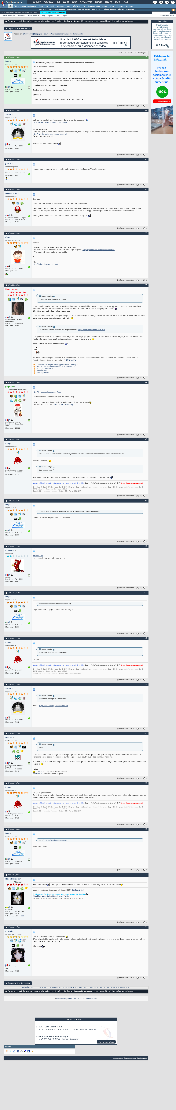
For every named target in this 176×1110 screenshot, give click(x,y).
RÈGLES (121, 10)
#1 (146, 57)
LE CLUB (42, 10)
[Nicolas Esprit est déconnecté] (17, 209)
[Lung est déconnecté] (17, 461)
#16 (146, 829)
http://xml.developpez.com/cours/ (53, 706)
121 (22, 916)
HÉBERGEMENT (110, 10)
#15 (146, 783)
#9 (146, 500)
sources (38, 774)
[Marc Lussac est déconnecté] (17, 308)
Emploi (98, 2)
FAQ (58, 2)
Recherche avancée (167, 15)
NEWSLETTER (59, 10)
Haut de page (142, 1058)
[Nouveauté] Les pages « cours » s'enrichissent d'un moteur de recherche (53, 34)
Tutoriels (48, 2)
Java (68, 6)
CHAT (50, 10)
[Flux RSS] (173, 10)
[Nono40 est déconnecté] (17, 758)
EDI (84, 6)
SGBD (104, 6)
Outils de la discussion (126, 53)
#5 (146, 233)
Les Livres (49, 369)
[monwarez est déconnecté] (17, 566)
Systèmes (129, 6)
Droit (117, 2)
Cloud (41, 6)
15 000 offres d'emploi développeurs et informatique (56, 365)
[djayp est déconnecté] (17, 257)
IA (47, 6)
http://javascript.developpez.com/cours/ (50, 122)
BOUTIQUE (124, 987)
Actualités (26, 987)
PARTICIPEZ (96, 10)
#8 (146, 439)
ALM (52, 6)
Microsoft (60, 6)
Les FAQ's (39, 369)
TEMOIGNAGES (69, 987)
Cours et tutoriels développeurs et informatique (55, 367)
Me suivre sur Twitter (60, 896)
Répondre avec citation (126, 105)
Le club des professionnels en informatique (33, 21)
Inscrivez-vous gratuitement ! (53, 12)
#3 (146, 159)
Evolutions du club (62, 21)
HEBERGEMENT (95, 987)
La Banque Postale (50, 1039)
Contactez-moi (78, 890)
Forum (10, 21)
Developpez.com (130, 1058)
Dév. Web (76, 6)
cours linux (38, 556)
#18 (146, 927)
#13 (146, 684)
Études (108, 2)
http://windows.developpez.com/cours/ (50, 134)
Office (112, 6)
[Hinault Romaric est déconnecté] (17, 898)
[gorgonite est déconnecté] (17, 411)
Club (125, 2)
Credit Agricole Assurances (56, 1029)
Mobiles (120, 6)
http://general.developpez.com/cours (98, 250)
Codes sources (41, 371)
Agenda (50, 15)
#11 (146, 592)
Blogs (66, 2)
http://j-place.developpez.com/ (45, 264)
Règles (64, 15)
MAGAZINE (71, 10)
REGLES (107, 987)
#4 (146, 189)
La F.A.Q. (38, 772)
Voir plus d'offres (106, 1042)
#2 (146, 110)
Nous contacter (117, 1058)
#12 (146, 638)
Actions (20, 15)
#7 (146, 382)
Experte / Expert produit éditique (52, 1036)
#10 (146, 546)
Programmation (94, 6)
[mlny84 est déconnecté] (17, 955)
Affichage (141, 53)
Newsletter (86, 2)
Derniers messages (8, 15)
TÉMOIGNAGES (84, 10)
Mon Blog (69, 404)
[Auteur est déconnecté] (17, 134)
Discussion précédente (66, 998)
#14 (146, 733)
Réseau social (32, 15)
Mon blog (37, 896)
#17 (146, 874)
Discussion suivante (87, 998)
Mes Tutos (58, 404)
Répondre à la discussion (18, 28)
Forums (37, 2)
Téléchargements (42, 373)
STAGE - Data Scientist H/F (49, 1027)
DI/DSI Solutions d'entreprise (25, 6)
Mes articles (46, 896)
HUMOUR (130, 10)
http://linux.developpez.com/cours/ (48, 392)
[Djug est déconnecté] (17, 81)
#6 (146, 285)
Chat (74, 2)
